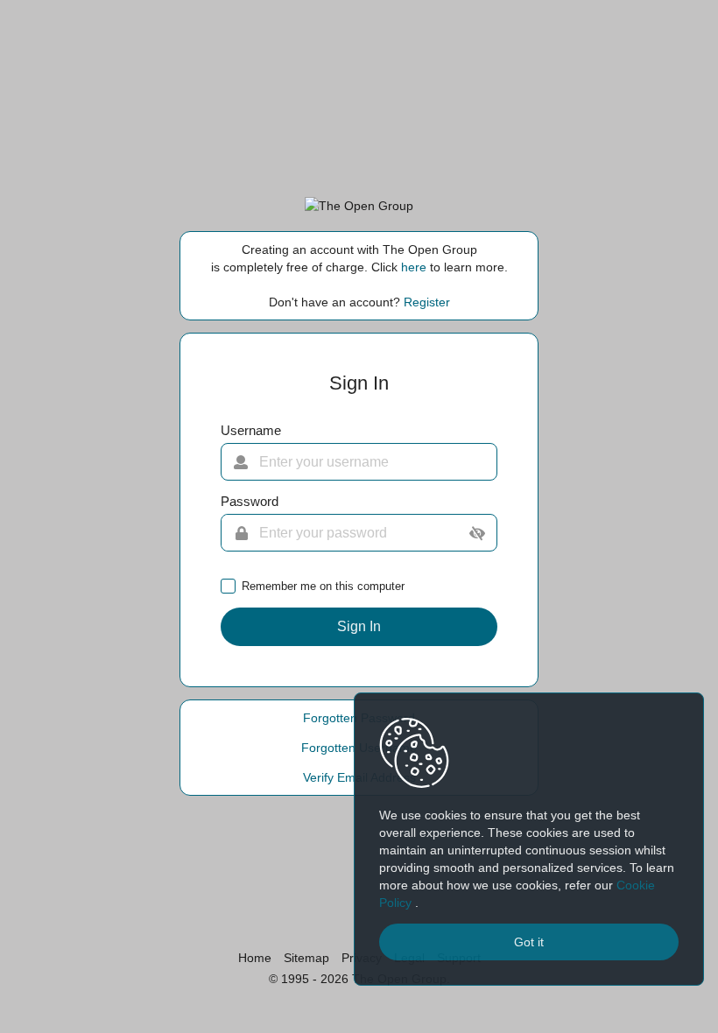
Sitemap (306, 958)
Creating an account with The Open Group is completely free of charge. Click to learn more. (359, 258)
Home (254, 958)
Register (427, 302)
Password (249, 502)
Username (251, 431)
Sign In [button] (359, 626)
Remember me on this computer (323, 586)
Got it (529, 942)
